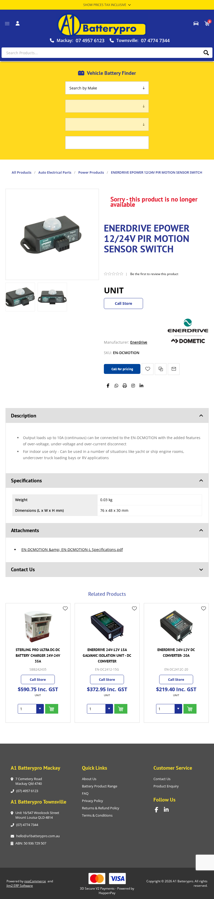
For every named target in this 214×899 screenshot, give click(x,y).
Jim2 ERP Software (20, 885)
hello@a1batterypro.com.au (38, 836)
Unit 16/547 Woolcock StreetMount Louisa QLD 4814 (37, 815)
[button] (40, 708)
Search (206, 52)
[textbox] (107, 52)
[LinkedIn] (141, 385)
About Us (89, 778)
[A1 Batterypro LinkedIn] (168, 809)
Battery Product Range (99, 786)
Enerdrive (138, 342)
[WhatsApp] (116, 385)
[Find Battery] (196, 23)
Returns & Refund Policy (100, 808)
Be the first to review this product (154, 274)
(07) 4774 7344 (27, 824)
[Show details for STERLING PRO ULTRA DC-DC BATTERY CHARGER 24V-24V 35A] (38, 626)
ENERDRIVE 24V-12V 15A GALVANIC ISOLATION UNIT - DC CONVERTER (107, 655)
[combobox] (27, 708)
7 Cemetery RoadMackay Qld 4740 (28, 781)
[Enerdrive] (188, 342)
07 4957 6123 (90, 40)
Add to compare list (161, 369)
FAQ (85, 793)
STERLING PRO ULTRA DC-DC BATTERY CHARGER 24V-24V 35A (38, 655)
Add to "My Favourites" (147, 369)
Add (51, 709)
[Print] (125, 385)
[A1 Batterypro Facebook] (159, 809)
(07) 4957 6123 (27, 790)
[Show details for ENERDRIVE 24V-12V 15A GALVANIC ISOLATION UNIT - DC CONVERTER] (107, 626)
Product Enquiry (166, 786)
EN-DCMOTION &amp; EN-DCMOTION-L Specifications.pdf (72, 549)
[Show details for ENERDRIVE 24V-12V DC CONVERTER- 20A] (176, 626)
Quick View (65, 616)
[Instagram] (133, 385)
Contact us (161, 778)
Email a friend (174, 369)
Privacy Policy (92, 800)
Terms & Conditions (97, 815)
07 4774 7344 (155, 40)
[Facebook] (108, 385)
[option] (20, 297)
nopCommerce (35, 881)
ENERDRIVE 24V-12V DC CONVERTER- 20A (176, 652)
